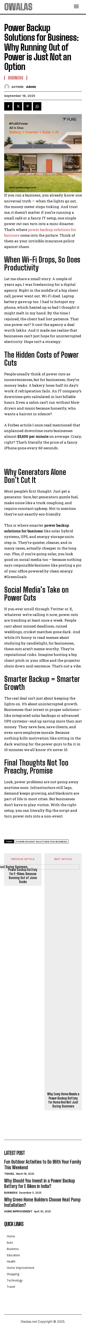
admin (31, 87)
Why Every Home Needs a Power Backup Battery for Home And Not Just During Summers (63, 1100)
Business (15, 78)
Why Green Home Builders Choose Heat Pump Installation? (42, 1202)
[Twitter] (18, 106)
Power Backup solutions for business (41, 841)
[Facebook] (8, 106)
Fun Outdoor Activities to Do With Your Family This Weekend (42, 1164)
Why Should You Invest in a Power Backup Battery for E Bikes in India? (39, 1183)
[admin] (7, 86)
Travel (9, 1173)
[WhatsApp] (37, 106)
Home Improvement (18, 1211)
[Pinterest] (27, 106)
